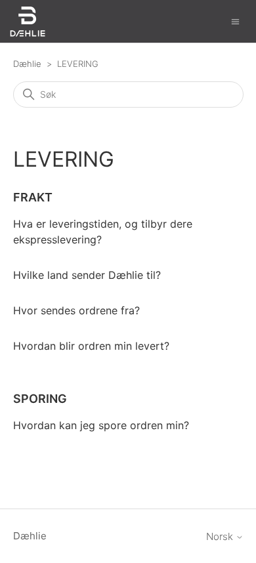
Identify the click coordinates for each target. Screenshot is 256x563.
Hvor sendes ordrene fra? (76, 310)
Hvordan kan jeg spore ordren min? (101, 425)
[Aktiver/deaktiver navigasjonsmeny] (235, 20)
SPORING (40, 399)
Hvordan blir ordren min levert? (91, 345)
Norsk (221, 536)
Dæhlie (27, 63)
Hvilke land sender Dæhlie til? (87, 275)
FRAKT (33, 197)
